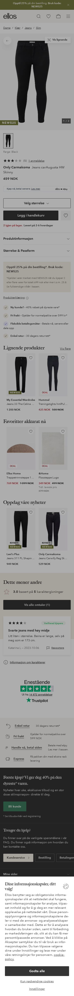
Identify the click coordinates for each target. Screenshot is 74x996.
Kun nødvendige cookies (37, 981)
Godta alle (37, 971)
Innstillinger (37, 989)
